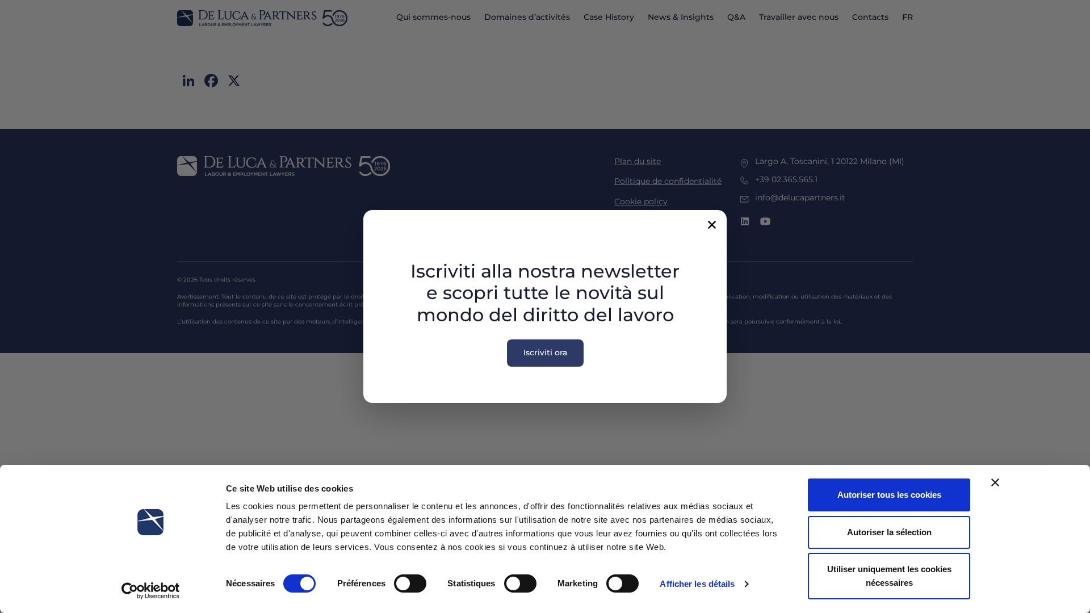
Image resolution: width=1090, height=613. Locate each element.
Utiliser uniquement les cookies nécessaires (889, 575)
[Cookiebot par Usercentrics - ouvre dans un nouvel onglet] (150, 590)
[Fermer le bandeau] (995, 482)
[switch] (410, 583)
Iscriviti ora (545, 352)
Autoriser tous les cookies (889, 494)
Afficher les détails (697, 584)
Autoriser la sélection (889, 532)
